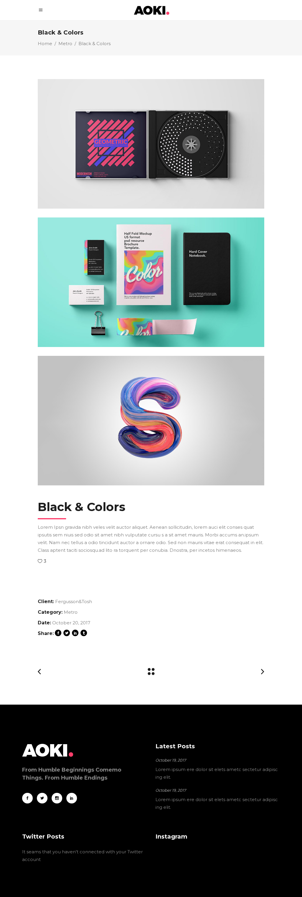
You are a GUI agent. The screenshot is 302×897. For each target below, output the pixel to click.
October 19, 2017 (170, 760)
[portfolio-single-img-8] (151, 420)
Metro (65, 43)
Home (45, 43)
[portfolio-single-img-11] (151, 144)
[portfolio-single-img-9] (151, 282)
